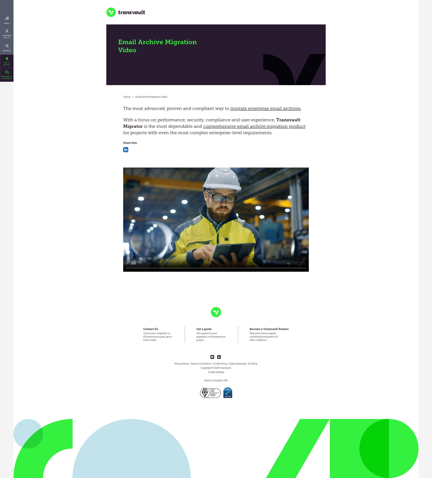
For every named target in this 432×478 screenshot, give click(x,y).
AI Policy (252, 363)
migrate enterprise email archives (265, 108)
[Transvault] (125, 12)
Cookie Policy (220, 363)
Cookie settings (216, 372)
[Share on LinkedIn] (125, 149)
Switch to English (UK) (216, 380)
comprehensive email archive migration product (254, 126)
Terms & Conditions (201, 363)
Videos (126, 97)
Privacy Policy (181, 363)
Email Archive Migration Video (151, 97)
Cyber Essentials (237, 363)
